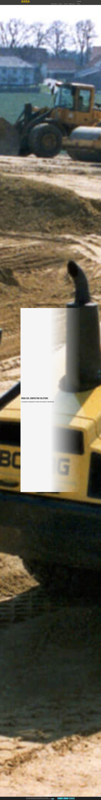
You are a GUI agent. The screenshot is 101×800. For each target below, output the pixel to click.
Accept (60, 798)
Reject (66, 798)
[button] (61, 4)
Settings (71, 798)
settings (52, 798)
